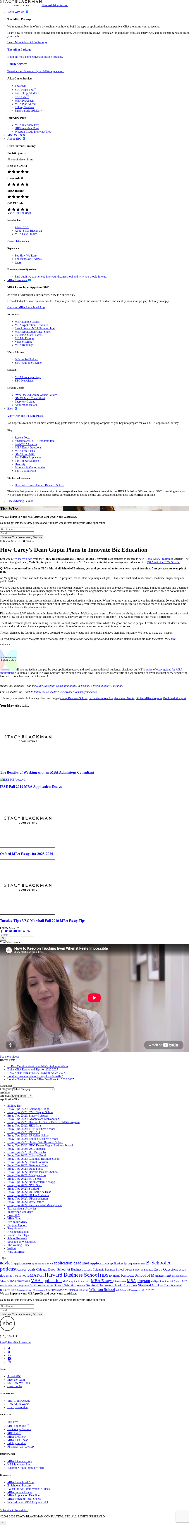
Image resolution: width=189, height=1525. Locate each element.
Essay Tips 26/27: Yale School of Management (34, 1205)
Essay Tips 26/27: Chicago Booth (27, 1155)
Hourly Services (17, 63)
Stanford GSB (148, 1285)
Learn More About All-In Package (27, 42)
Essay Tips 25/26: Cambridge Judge (28, 1108)
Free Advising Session (55, 5)
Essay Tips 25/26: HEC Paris (24, 1125)
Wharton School (102, 1289)
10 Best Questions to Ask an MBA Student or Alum (37, 1066)
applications (99, 1263)
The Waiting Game (18, 1245)
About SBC (22, 227)
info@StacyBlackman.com (15, 1342)
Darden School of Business (139, 1269)
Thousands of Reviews (28, 258)
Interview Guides (25, 401)
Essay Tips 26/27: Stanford (23, 1188)
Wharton (83, 1289)
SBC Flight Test (26, 89)
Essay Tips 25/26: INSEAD (23, 1132)
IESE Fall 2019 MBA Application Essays (31, 787)
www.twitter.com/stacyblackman (78, 692)
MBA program (138, 1280)
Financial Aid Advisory (28, 110)
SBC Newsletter (24, 380)
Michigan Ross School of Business (166, 1281)
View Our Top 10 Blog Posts (25, 415)
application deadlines (72, 1263)
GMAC (22, 1275)
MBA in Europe (24, 338)
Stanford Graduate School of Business (111, 1285)
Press (18, 262)
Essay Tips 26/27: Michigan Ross (26, 1175)
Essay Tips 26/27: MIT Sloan (24, 1178)
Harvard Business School (71, 1275)
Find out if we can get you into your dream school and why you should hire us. (61, 276)
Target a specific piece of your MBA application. (35, 71)
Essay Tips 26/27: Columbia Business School (33, 1158)
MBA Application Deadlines (31, 325)
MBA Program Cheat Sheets (24, 1498)
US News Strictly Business (62, 1289)
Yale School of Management (128, 1290)
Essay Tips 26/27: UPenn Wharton (27, 1198)
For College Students (27, 93)
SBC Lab (22, 97)
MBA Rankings (24, 344)
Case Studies (14, 1386)
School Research (17, 1238)
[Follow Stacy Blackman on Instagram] (19, 931)
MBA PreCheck (24, 100)
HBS (104, 1275)
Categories (6, 1089)
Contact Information (18, 241)
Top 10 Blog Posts (25, 470)
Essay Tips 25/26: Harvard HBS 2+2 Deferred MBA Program (43, 1122)
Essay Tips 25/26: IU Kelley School (28, 1135)
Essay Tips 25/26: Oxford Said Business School (35, 1142)
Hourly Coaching (17, 1407)
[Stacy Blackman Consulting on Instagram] (9, 1361)
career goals (26, 1269)
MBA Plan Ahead (25, 103)
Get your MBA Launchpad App (26, 307)
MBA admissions (18, 1281)
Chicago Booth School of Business (59, 1269)
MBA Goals (14, 1218)
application (22, 1263)
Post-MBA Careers (26, 444)
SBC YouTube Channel (28, 362)
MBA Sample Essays (27, 321)
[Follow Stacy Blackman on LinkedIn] (11, 931)
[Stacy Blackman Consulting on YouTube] (9, 1358)
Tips (162, 1285)
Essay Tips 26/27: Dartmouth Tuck (27, 1165)
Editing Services (24, 107)
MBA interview (119, 1281)
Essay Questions (166, 1269)
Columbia (88, 1270)
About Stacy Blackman (28, 230)
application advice (42, 1263)
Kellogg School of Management (146, 1275)
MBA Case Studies (26, 233)
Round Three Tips (18, 1235)
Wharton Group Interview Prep (33, 131)
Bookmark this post (174, 698)
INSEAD (114, 1275)
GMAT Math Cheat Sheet (30, 398)
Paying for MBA (17, 1221)
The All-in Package (19, 49)
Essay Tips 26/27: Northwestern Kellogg (31, 1181)
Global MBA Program (149, 698)
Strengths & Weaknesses (21, 1241)
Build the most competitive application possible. (35, 56)
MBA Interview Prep (27, 124)
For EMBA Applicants (28, 457)
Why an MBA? (16, 1251)
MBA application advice (76, 1281)
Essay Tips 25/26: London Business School (32, 1138)
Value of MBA (23, 341)
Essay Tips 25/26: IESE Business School (31, 1128)
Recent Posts (22, 437)
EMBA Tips (14, 1105)
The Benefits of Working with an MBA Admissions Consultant (47, 772)
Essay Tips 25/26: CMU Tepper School (30, 1112)
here (173, 638)
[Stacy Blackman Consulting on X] (9, 1352)
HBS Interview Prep (27, 128)
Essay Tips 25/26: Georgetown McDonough (33, 1118)
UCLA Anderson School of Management (28, 1290)
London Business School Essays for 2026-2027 (35, 1076)
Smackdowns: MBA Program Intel (35, 328)
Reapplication (15, 1228)
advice (6, 1263)
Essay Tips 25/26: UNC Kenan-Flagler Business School (40, 1145)
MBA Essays (102, 1280)
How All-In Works (18, 1404)
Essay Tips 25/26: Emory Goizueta (27, 1115)
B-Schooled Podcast (26, 359)
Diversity (20, 464)
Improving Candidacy (20, 1211)
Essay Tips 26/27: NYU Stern (24, 1185)
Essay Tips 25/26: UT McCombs (26, 1152)
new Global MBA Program (155, 558)
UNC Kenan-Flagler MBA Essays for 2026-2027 (36, 1072)
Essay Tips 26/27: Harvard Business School (32, 1172)
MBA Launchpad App (28, 377)
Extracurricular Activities (21, 1208)
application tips (119, 1263)
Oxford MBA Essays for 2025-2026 (26, 854)
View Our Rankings (19, 212)
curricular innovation (101, 698)
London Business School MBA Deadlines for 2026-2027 (40, 1079)
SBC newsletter (42, 1285)
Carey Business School (73, 698)
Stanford (81, 1285)
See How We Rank (26, 255)
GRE (41, 1276)
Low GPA (13, 1215)
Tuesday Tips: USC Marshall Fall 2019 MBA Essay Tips (42, 921)
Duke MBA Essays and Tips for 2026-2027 (32, 1069)
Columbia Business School (108, 1269)
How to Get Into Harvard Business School (39, 485)
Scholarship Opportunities (30, 467)
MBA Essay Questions (28, 447)
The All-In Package (18, 1400)
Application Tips (136, 1263)
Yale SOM (147, 1290)
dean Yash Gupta (124, 698)
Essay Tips (12, 1275)
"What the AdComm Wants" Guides (36, 394)
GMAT (33, 1275)
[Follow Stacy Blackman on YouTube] (15, 931)
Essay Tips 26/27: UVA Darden (25, 1201)
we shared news (22, 558)
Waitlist (11, 1248)
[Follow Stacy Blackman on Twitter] (6, 931)
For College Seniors (19, 1429)
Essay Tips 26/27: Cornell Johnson (27, 1162)
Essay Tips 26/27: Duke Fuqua (25, 1168)
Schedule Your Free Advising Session (21, 537)
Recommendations (18, 1231)
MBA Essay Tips (25, 450)
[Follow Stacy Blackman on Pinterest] (24, 931)
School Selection (65, 1285)
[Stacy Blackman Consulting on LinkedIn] (9, 1355)
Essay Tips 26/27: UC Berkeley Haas (29, 1191)
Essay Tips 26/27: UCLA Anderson (28, 1195)
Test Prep (20, 85)
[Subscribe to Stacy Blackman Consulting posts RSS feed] (28, 931)
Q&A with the (163, 562)
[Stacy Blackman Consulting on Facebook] (2, 931)
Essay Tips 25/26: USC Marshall (26, 1148)
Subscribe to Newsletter (14, 1510)
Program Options (17, 1225)
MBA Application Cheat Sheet (32, 331)
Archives (5, 1095)
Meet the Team (16, 1379)
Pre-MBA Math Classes (28, 335)
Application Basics (26, 404)
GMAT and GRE (25, 454)
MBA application (46, 1280)
